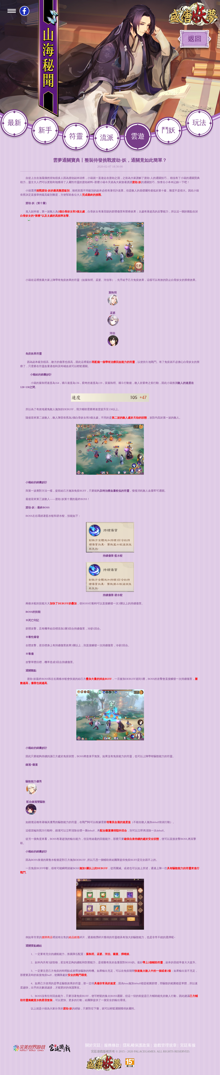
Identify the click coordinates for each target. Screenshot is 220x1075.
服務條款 (112, 1045)
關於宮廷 (93, 1045)
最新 (14, 122)
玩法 (199, 122)
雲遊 (138, 136)
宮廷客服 (188, 1045)
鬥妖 (168, 130)
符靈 (76, 136)
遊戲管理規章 (165, 1045)
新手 (45, 130)
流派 (107, 137)
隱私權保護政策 (136, 1045)
